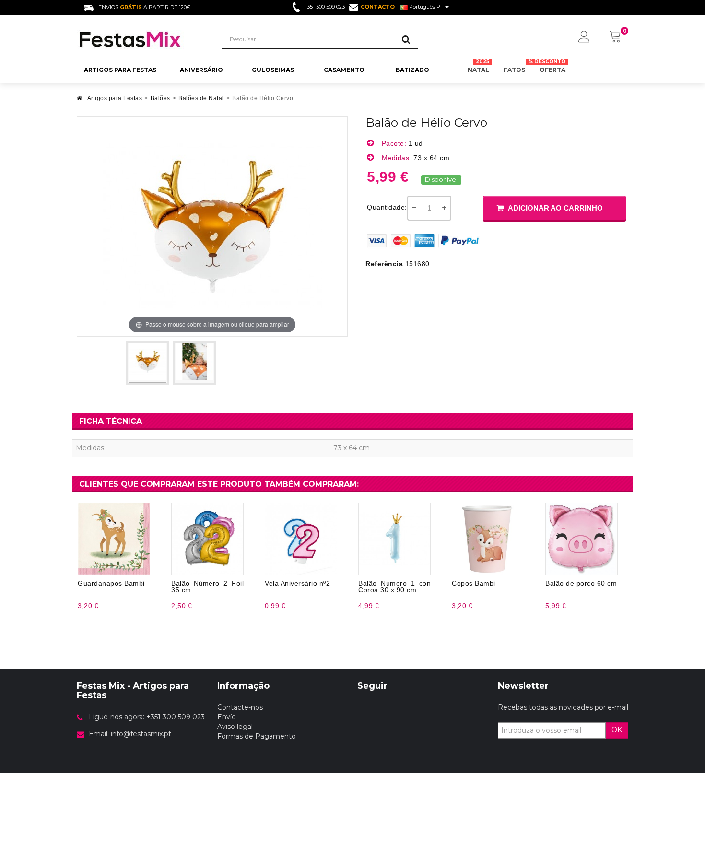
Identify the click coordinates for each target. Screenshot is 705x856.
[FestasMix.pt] (142, 39)
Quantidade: (387, 207)
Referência (384, 264)
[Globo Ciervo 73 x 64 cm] (148, 363)
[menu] (584, 37)
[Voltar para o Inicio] (79, 100)
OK (616, 730)
